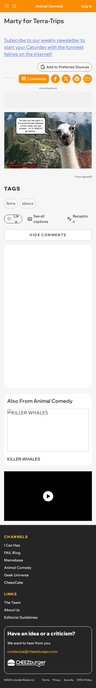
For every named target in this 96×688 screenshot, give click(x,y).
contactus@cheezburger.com (32, 651)
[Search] (14, 6)
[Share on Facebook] (55, 78)
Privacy (56, 680)
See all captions (40, 219)
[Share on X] (66, 78)
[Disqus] (48, 319)
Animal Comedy (49, 6)
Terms (45, 680)
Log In (86, 6)
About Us (12, 610)
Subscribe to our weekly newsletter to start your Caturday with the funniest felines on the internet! (44, 47)
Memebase (13, 560)
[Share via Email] (87, 78)
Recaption (80, 219)
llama (10, 203)
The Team (12, 602)
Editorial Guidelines (21, 617)
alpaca (27, 203)
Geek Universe (16, 575)
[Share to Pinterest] (76, 78)
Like (16, 219)
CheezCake (13, 582)
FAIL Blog (12, 552)
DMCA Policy (84, 680)
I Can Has (12, 545)
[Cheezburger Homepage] (48, 664)
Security (69, 680)
